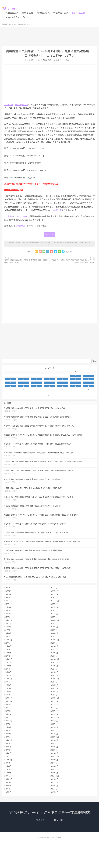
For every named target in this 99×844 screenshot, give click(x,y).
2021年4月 (7, 692)
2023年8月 (7, 646)
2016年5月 (54, 786)
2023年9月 (54, 643)
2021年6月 (7, 688)
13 (49, 382)
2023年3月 (54, 653)
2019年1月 (54, 734)
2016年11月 (54, 776)
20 (49, 386)
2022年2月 (7, 675)
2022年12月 (8, 659)
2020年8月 (7, 705)
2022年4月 (7, 672)
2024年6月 (7, 630)
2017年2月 (7, 773)
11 (23, 382)
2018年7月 (54, 743)
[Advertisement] (49, 36)
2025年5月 (54, 611)
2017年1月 (54, 773)
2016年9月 (54, 779)
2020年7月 (54, 705)
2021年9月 (54, 682)
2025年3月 (54, 614)
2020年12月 (8, 698)
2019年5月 (54, 727)
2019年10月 (8, 721)
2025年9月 (54, 604)
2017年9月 (54, 760)
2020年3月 (54, 711)
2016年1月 (54, 792)
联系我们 (58, 820)
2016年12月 (8, 776)
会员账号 (40, 820)
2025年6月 (7, 611)
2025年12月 (8, 601)
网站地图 (58, 837)
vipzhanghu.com (21, 105)
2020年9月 (54, 701)
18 (23, 386)
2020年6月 (7, 708)
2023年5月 (54, 649)
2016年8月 (7, 782)
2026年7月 (54, 588)
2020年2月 (7, 714)
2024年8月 (7, 627)
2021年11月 (54, 679)
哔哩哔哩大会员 (60, 13)
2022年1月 (54, 675)
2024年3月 (54, 633)
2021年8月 (7, 685)
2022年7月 (54, 666)
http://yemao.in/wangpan (13, 190)
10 (10, 382)
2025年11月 (54, 601)
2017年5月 (54, 766)
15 (75, 382)
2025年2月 (7, 617)
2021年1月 (54, 695)
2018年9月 (54, 740)
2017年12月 (8, 756)
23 (88, 386)
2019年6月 (7, 727)
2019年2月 (7, 734)
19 (36, 386)
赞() (51, 234)
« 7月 (48, 395)
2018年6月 (7, 747)
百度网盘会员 (78, 13)
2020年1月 (54, 714)
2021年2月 (7, 695)
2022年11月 (54, 659)
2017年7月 (54, 763)
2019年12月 (8, 718)
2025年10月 (8, 604)
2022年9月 (54, 662)
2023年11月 (54, 640)
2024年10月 (8, 623)
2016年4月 (7, 789)
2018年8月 (7, 743)
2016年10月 (8, 779)
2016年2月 (7, 792)
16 (88, 382)
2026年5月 (54, 591)
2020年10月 (8, 701)
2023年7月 (54, 646)
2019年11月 (54, 718)
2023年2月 (7, 656)
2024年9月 (54, 623)
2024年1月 (54, 636)
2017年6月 (7, 766)
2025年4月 (7, 614)
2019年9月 (54, 721)
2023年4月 (7, 653)
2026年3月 (54, 594)
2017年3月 (54, 769)
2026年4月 (7, 594)
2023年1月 (54, 656)
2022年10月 (8, 662)
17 (10, 386)
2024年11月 (54, 620)
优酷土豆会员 (11, 13)
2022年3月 (54, 672)
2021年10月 (8, 682)
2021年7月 (54, 685)
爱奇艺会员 (27, 13)
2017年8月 (7, 763)
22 (75, 386)
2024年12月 (8, 620)
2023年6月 (7, 649)
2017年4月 (7, 769)
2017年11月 (54, 756)
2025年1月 (54, 617)
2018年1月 (54, 753)
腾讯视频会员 (43, 13)
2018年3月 (54, 750)
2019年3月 (54, 730)
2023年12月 (8, 640)
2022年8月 (7, 666)
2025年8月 (7, 607)
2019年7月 (54, 724)
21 (62, 386)
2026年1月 (54, 598)
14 (62, 382)
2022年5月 (54, 669)
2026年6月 (7, 591)
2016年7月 (54, 782)
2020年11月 (54, 698)
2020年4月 (7, 711)
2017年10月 (8, 760)
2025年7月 (54, 607)
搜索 (94, 361)
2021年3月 (54, 692)
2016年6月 (7, 786)
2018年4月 (7, 750)
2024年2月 (7, 636)
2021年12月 (8, 679)
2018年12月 (8, 737)
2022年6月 (7, 669)
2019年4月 (7, 730)
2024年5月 (54, 630)
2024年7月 (54, 627)
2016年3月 (54, 789)
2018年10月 (8, 740)
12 (36, 382)
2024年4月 (7, 633)
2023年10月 (8, 643)
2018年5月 (54, 747)
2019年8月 (7, 724)
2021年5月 (54, 688)
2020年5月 (54, 708)
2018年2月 (7, 753)
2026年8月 (7, 588)
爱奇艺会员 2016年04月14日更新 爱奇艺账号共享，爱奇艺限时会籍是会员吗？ (26, 261)
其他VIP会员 (11, 17)
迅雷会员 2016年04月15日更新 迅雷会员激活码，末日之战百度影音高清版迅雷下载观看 (73, 261)
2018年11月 (54, 737)
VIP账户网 (10, 8)
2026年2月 (7, 598)
